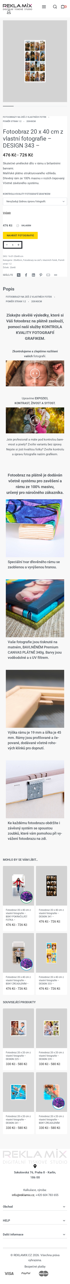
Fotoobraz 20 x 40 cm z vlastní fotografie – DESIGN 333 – (51, 980)
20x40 (13, 267)
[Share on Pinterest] (41, 275)
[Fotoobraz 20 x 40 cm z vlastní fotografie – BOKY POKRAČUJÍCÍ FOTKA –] (18, 886)
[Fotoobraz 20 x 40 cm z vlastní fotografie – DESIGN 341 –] (51, 886)
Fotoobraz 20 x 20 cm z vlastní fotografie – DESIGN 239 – (51, 1055)
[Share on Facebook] (26, 275)
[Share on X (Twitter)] (18, 275)
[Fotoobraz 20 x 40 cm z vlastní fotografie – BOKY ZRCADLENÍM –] (18, 952)
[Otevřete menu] (44, 6)
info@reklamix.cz (23, 1195)
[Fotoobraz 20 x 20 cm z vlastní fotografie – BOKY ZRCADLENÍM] (51, 1092)
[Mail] (48, 275)
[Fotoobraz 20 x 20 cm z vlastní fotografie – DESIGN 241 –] (18, 1092)
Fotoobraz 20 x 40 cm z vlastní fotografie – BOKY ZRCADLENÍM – (18, 980)
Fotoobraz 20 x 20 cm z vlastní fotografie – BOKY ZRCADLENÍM (51, 1119)
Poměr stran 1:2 (12, 121)
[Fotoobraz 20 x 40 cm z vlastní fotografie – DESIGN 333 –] (51, 952)
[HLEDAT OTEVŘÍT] (55, 7)
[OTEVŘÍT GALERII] (35, 61)
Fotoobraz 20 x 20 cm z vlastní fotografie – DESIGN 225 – (18, 1055)
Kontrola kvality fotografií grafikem (26, 194)
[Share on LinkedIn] (33, 275)
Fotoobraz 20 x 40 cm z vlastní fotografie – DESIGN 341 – (51, 913)
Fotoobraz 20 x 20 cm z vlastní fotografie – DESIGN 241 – (18, 1119)
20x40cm (31, 121)
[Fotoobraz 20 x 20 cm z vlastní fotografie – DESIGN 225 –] (18, 1028)
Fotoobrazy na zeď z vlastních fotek (24, 117)
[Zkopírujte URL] (55, 275)
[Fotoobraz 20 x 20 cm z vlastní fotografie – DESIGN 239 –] (51, 1028)
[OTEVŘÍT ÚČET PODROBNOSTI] (9, 12)
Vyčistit (7, 212)
